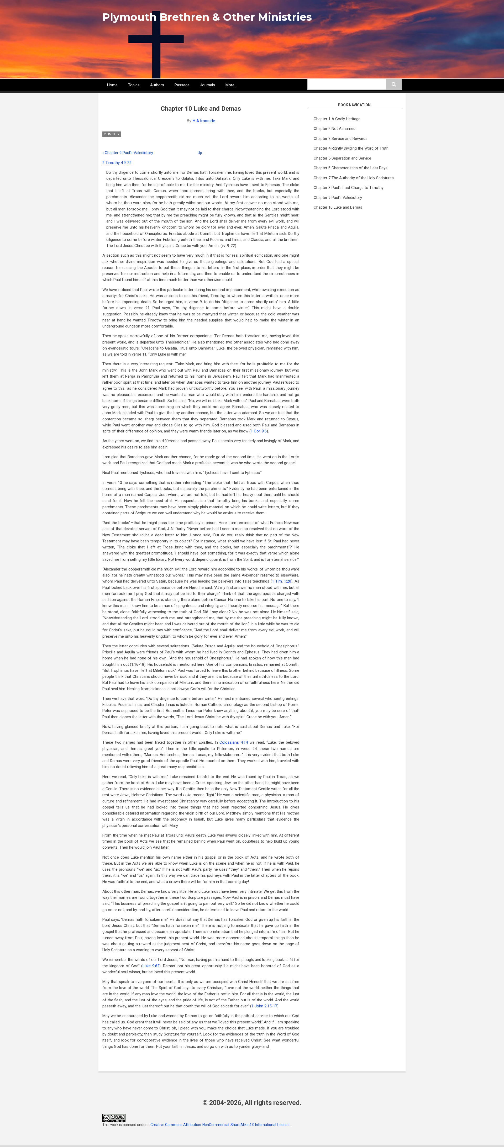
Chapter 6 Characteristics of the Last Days (350, 168)
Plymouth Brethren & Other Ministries (207, 16)
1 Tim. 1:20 (281, 581)
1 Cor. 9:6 (259, 431)
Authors (157, 85)
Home (112, 85)
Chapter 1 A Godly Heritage (337, 119)
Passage (182, 85)
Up (200, 152)
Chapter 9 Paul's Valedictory (127, 152)
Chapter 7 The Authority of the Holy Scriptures (354, 178)
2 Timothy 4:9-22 (117, 162)
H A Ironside (203, 120)
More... (231, 85)
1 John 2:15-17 (264, 1006)
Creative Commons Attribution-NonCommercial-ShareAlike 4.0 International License (220, 1125)
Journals (207, 85)
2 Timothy (111, 134)
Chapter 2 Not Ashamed (334, 128)
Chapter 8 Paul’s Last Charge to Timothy (349, 187)
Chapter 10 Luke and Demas (338, 207)
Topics (134, 85)
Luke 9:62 (151, 966)
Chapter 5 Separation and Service (342, 158)
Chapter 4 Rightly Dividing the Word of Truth (351, 148)
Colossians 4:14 (233, 742)
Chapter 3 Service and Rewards (341, 138)
